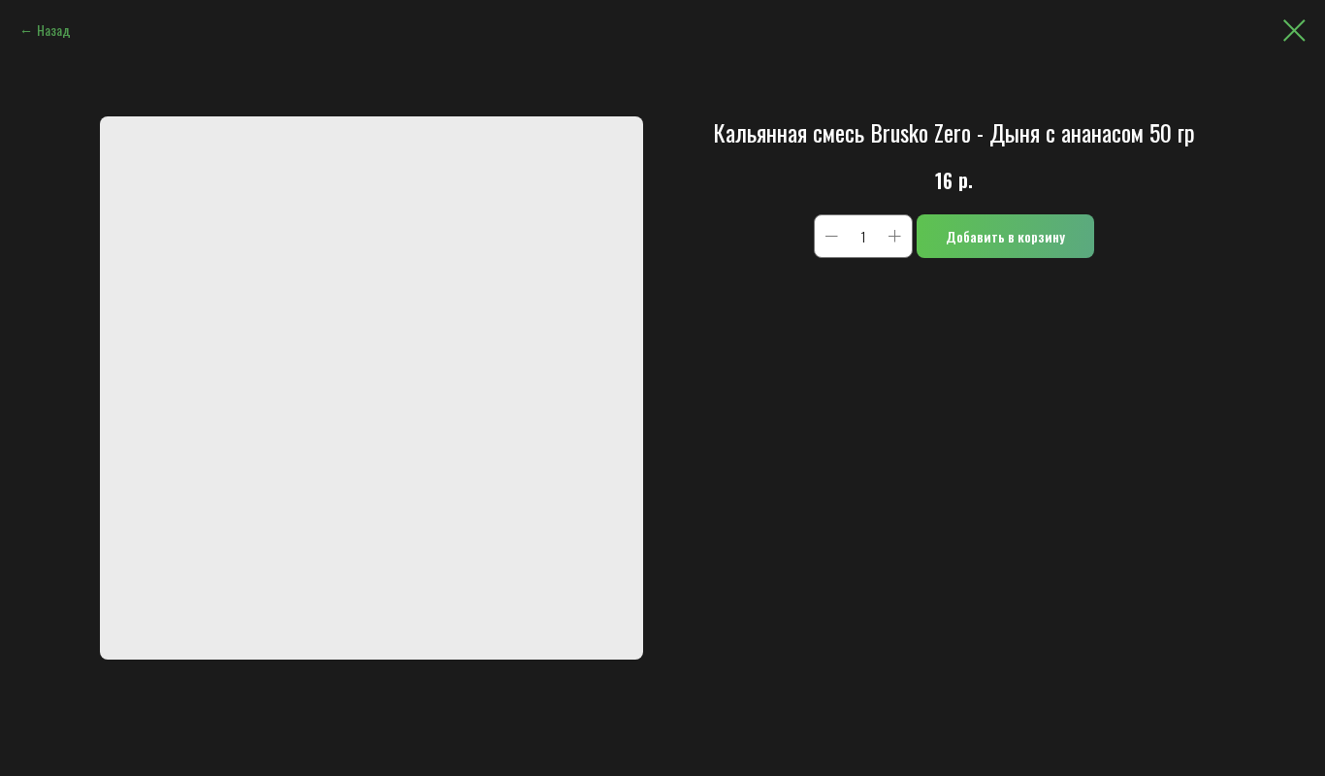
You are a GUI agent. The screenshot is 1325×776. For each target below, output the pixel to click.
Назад (54, 29)
